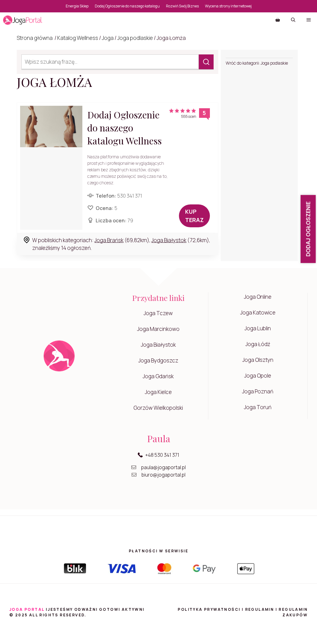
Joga (108, 37)
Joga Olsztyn (257, 359)
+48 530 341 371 (162, 455)
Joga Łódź (257, 344)
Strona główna (35, 37)
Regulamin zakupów (293, 612)
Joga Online (257, 296)
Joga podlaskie (135, 37)
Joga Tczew (158, 313)
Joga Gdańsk (158, 376)
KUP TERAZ (194, 216)
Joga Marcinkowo (158, 328)
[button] (293, 20)
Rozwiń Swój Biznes (182, 6)
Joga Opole (257, 375)
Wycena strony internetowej (228, 6)
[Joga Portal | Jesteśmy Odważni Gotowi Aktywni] (22, 20)
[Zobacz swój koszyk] (277, 20)
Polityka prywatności (209, 609)
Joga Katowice (258, 312)
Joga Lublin (258, 328)
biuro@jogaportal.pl (163, 474)
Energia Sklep (77, 6)
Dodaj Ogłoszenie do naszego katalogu (127, 6)
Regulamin (259, 609)
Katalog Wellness (77, 37)
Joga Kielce (158, 392)
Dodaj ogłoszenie (308, 229)
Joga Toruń (257, 407)
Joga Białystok (168, 240)
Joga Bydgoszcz (158, 360)
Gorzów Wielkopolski (158, 407)
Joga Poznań (257, 391)
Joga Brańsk (109, 240)
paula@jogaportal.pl (163, 467)
